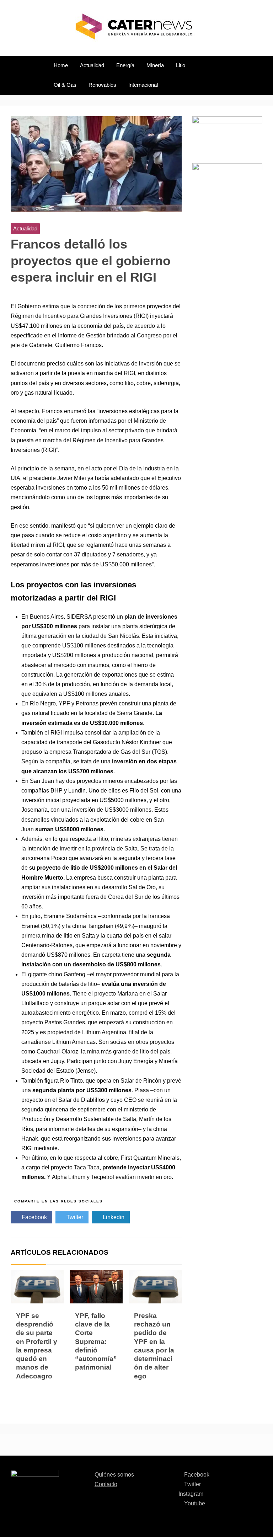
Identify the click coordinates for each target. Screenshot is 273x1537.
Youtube (194, 1503)
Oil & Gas (65, 85)
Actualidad (92, 65)
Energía (125, 65)
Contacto (106, 1484)
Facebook (33, 1217)
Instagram (190, 1494)
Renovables (102, 85)
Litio (180, 65)
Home (61, 65)
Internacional (143, 85)
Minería (155, 65)
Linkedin (112, 1217)
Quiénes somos (114, 1475)
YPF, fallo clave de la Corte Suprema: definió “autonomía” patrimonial (96, 1341)
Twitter (74, 1217)
